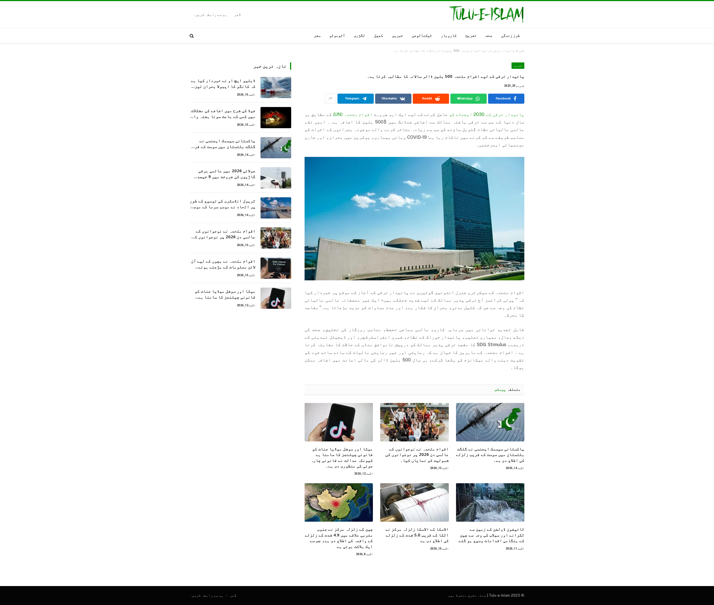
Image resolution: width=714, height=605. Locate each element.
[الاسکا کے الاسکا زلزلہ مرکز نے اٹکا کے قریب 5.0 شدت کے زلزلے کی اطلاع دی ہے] (414, 502)
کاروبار (449, 35)
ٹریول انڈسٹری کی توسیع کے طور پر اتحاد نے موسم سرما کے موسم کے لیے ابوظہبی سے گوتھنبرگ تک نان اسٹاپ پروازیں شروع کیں (222, 204)
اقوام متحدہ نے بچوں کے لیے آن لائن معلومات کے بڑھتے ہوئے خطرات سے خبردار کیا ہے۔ (223, 264)
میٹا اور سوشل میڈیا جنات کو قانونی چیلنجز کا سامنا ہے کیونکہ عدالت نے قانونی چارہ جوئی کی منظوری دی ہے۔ (342, 457)
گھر (237, 15)
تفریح (471, 35)
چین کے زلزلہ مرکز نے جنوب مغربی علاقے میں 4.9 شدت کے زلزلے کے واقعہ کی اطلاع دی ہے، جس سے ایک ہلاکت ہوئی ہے (339, 537)
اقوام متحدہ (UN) (352, 114)
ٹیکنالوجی (422, 35)
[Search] (192, 35)
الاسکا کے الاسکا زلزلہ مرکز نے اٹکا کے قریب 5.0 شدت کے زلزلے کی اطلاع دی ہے (416, 534)
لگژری (359, 35)
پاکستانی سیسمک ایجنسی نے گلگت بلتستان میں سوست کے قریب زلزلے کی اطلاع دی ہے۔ (490, 454)
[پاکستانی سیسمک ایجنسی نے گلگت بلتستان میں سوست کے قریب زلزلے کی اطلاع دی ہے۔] (490, 422)
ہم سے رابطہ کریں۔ (210, 15)
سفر (317, 35)
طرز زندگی (510, 35)
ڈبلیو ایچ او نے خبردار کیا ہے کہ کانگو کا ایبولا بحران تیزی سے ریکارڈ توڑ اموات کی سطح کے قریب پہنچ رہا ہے (223, 83)
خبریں (397, 35)
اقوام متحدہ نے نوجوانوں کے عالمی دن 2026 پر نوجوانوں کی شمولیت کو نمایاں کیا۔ (416, 454)
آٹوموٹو (337, 35)
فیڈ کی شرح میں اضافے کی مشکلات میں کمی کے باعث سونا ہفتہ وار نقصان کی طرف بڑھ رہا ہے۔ (223, 114)
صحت (489, 35)
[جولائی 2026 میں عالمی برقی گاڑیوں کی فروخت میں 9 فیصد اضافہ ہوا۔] (275, 177)
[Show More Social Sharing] (330, 99)
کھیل (378, 35)
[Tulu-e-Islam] (486, 14)
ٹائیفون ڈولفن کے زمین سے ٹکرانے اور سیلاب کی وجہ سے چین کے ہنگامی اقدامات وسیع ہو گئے (491, 534)
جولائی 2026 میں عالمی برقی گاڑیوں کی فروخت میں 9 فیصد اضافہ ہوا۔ (226, 174)
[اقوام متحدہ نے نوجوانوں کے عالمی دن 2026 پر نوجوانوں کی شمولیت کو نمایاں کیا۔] (414, 422)
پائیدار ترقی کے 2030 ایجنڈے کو (486, 114)
